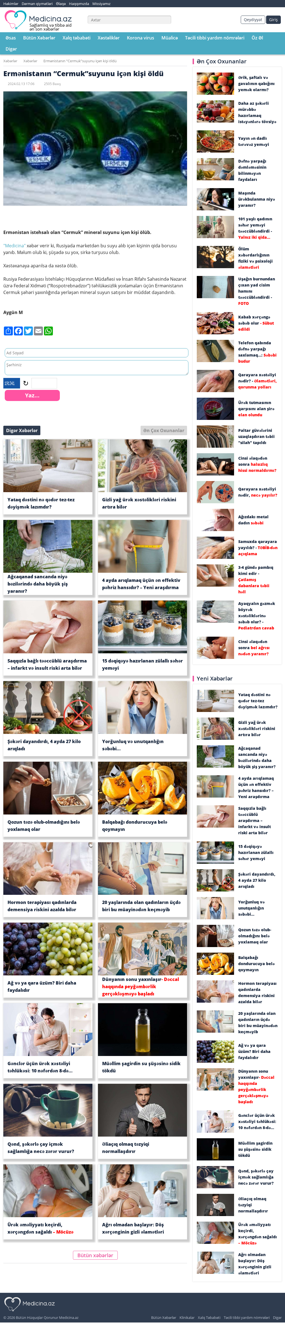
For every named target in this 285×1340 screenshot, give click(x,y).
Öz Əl (257, 38)
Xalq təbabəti (76, 38)
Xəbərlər (10, 61)
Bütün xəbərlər (95, 1255)
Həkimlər (10, 3)
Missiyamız (101, 3)
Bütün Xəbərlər (39, 38)
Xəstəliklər (109, 38)
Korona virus (140, 38)
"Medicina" (14, 246)
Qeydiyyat (253, 19)
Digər (11, 49)
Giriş (273, 19)
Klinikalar (187, 1317)
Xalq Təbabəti (209, 1317)
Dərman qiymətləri (37, 3)
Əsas (11, 38)
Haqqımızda (79, 3)
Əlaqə (61, 3)
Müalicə (169, 38)
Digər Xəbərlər (22, 430)
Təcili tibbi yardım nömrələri (214, 38)
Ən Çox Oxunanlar (163, 430)
